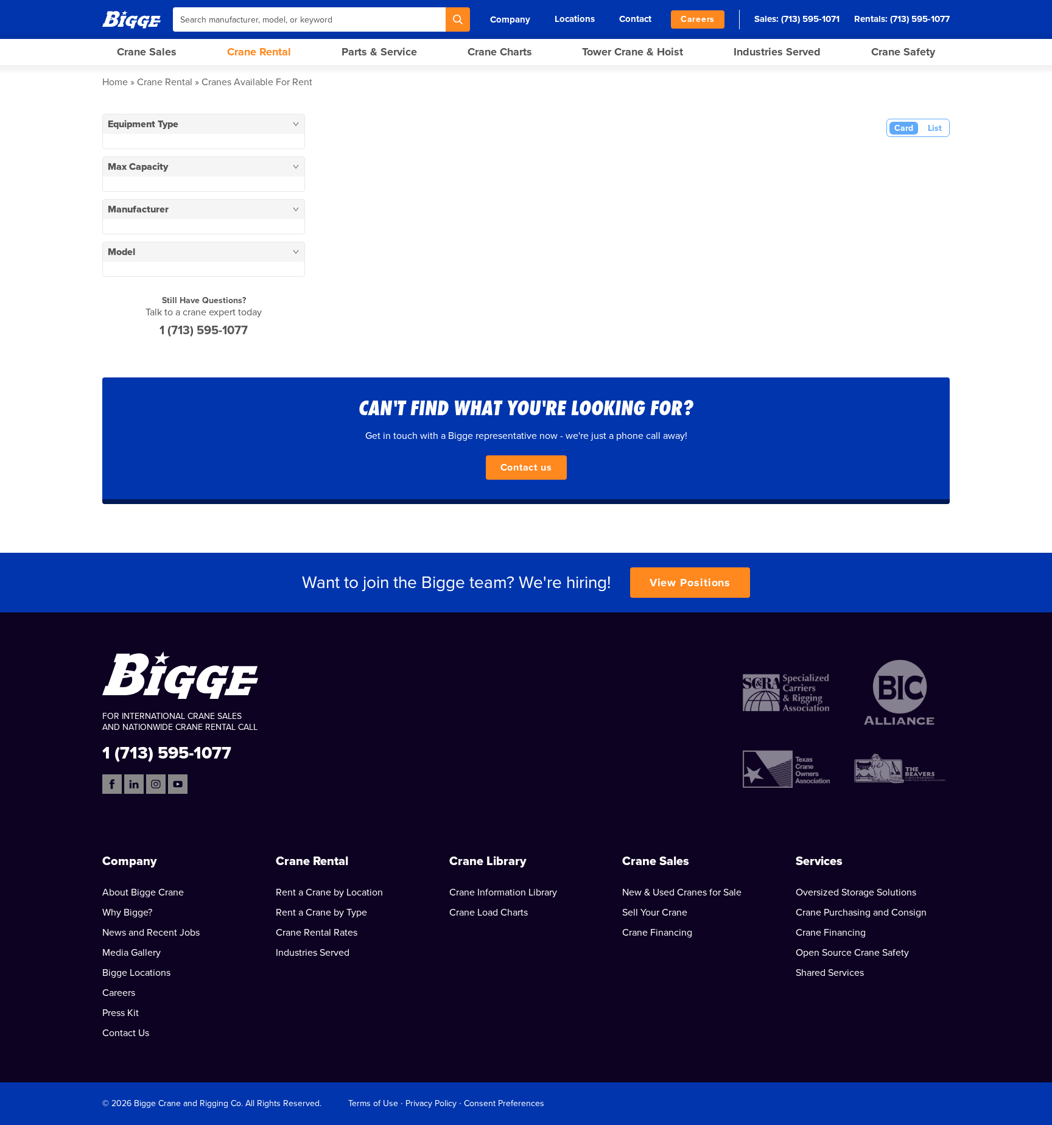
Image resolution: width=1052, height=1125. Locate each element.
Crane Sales (147, 51)
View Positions (690, 582)
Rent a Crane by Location (329, 892)
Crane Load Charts (488, 912)
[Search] (458, 19)
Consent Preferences (504, 1103)
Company (510, 19)
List (935, 128)
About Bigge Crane (143, 892)
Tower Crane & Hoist (632, 51)
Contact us (526, 467)
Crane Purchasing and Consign (861, 912)
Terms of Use (373, 1103)
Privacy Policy (431, 1103)
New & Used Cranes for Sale (682, 892)
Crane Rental (259, 51)
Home (115, 82)
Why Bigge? (127, 912)
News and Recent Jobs (151, 933)
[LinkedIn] (134, 784)
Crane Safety (903, 51)
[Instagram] (156, 784)
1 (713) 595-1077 (204, 330)
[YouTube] (178, 784)
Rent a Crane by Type (321, 912)
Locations (575, 18)
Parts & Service (379, 51)
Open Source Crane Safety (852, 953)
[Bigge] (131, 19)
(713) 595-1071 (810, 18)
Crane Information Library (503, 892)
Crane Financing (657, 933)
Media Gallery (131, 953)
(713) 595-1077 (920, 18)
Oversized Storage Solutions (856, 892)
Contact (635, 18)
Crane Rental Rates (316, 933)
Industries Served (777, 51)
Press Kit (120, 1013)
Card (903, 128)
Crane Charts (500, 51)
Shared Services (830, 973)
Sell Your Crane (654, 912)
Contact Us (125, 1033)
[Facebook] (112, 784)
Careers (698, 19)
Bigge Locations (136, 973)
